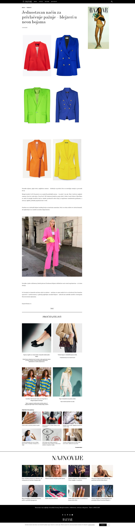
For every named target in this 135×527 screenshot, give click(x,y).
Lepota (41, 1)
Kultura (47, 1)
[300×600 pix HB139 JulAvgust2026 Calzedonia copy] (98, 27)
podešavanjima (91, 524)
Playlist (55, 1)
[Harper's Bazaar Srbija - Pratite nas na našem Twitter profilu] (65, 514)
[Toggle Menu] (23, 1)
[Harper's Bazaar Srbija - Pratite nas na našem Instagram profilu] (70, 514)
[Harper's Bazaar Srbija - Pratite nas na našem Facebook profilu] (63, 514)
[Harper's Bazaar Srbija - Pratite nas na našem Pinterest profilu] (67, 514)
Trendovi (29, 7)
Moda (35, 1)
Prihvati (103, 524)
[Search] (112, 2)
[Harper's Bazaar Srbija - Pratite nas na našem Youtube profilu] (72, 514)
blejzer (52, 308)
